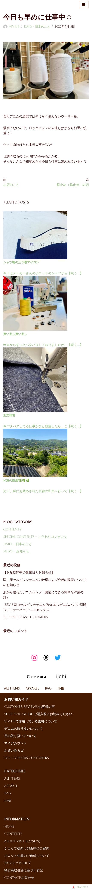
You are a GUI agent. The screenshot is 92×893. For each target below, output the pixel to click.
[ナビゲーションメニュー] (84, 4)
